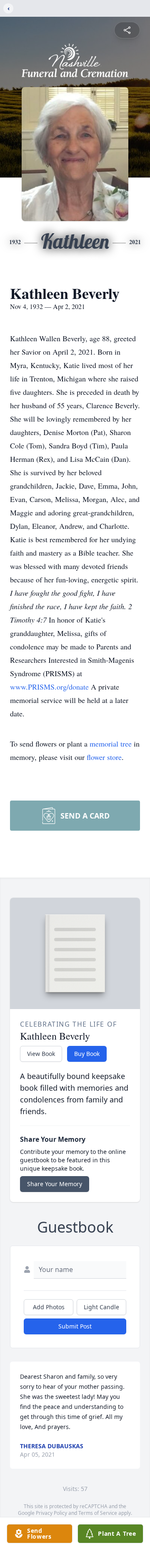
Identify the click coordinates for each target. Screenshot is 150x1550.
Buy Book (87, 1054)
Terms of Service (97, 1513)
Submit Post (75, 1326)
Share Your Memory (54, 1184)
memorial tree (111, 744)
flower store (104, 757)
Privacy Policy (51, 1513)
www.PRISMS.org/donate (50, 687)
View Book (41, 1054)
